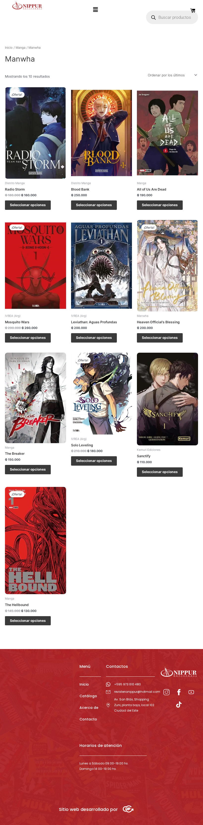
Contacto (88, 719)
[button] (95, 9)
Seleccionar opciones (28, 205)
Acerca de (88, 707)
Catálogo (88, 696)
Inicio (9, 47)
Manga (20, 47)
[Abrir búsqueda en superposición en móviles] (172, 17)
